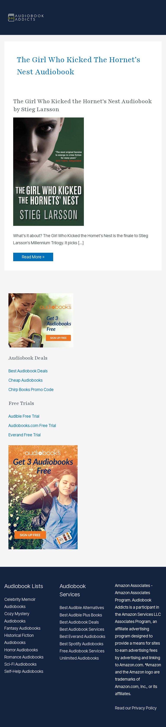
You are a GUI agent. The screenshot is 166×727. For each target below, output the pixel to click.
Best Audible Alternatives (82, 607)
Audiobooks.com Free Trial (32, 425)
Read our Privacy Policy (136, 708)
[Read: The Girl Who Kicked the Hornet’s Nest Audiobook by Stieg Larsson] (48, 171)
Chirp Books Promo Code (31, 389)
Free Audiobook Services (82, 651)
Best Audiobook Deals (28, 370)
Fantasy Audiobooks (22, 628)
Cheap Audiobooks (25, 380)
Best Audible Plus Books (81, 615)
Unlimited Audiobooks (79, 658)
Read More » (33, 256)
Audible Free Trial (23, 416)
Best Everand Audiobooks (82, 636)
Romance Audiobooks (23, 657)
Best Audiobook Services (82, 629)
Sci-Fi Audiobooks (20, 664)
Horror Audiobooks (21, 649)
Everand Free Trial (24, 434)
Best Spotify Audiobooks (81, 643)
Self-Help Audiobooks (23, 671)
